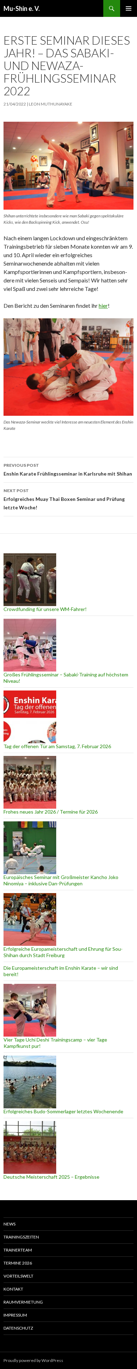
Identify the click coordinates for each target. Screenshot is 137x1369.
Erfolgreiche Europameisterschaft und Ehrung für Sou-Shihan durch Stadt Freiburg (63, 952)
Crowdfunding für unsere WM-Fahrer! (45, 609)
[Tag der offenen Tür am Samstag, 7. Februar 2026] (30, 716)
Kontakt (13, 1289)
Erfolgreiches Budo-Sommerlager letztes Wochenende (63, 1111)
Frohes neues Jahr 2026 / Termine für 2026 (51, 812)
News (9, 1224)
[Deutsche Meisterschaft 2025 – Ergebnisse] (30, 1147)
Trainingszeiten (21, 1237)
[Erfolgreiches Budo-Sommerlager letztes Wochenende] (30, 1082)
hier (103, 305)
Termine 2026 (18, 1263)
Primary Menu (128, 8)
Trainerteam (18, 1250)
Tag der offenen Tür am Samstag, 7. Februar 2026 (57, 746)
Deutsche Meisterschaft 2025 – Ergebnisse (51, 1177)
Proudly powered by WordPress (33, 1360)
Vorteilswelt (18, 1276)
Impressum (15, 1315)
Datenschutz (18, 1328)
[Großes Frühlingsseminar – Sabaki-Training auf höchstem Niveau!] (30, 645)
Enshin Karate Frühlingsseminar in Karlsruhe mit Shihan (68, 470)
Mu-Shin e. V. (22, 8)
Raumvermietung (23, 1302)
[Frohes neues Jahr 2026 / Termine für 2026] (30, 782)
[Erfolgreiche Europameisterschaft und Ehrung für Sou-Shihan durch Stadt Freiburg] (30, 919)
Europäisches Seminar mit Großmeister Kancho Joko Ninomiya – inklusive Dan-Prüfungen (61, 880)
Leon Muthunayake (50, 104)
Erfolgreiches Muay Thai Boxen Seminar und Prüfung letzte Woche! (64, 499)
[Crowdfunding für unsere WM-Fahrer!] (30, 579)
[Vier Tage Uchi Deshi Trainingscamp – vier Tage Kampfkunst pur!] (30, 1010)
